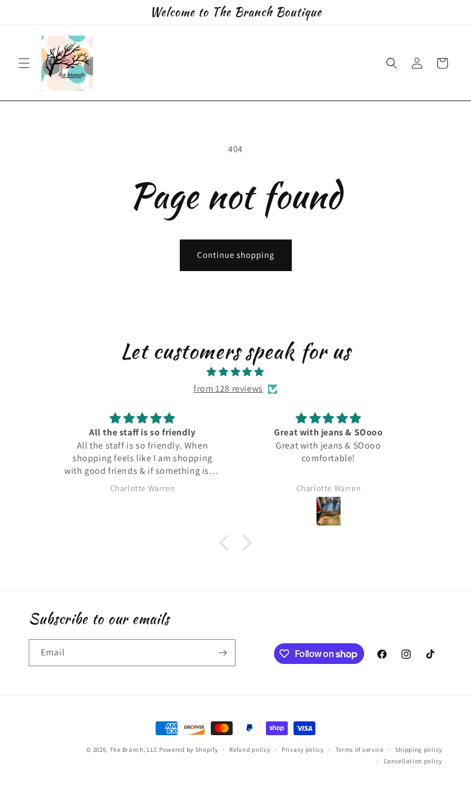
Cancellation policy (413, 761)
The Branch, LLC (134, 749)
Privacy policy (302, 749)
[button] (24, 63)
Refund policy (249, 749)
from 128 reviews (228, 389)
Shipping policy (419, 749)
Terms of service (359, 749)
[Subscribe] (222, 652)
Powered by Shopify (188, 749)
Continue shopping (236, 254)
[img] (235, 372)
